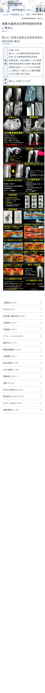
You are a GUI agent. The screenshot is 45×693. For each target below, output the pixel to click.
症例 (28, 14)
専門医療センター (17, 14)
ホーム (5, 14)
